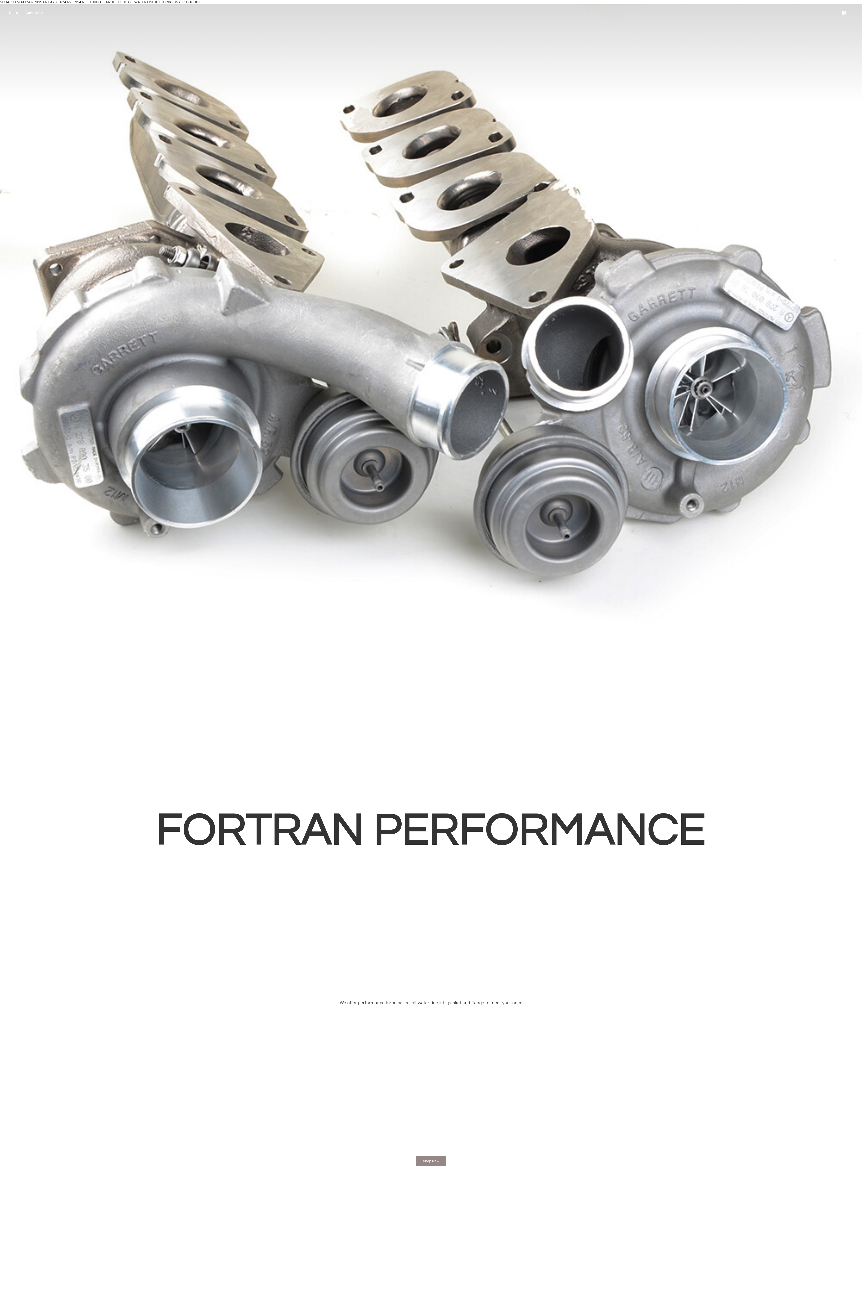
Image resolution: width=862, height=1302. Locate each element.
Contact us (34, 13)
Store (13, 13)
